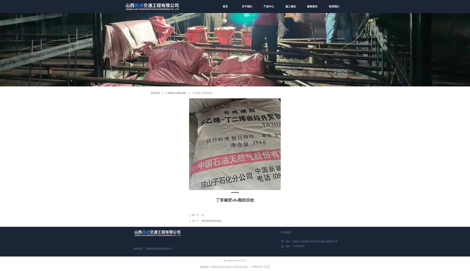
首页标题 (155, 93)
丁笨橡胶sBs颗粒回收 (175, 93)
